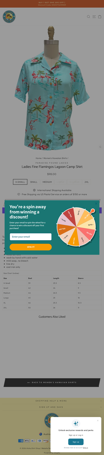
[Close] (96, 203)
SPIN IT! (30, 247)
